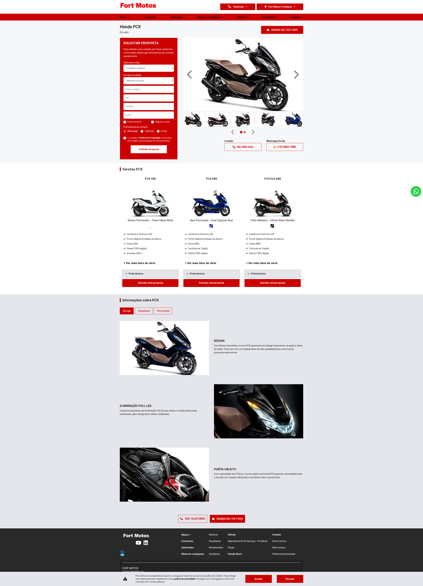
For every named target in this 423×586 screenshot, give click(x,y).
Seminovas (177, 17)
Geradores (214, 554)
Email (164, 131)
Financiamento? (134, 122)
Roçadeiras (215, 541)
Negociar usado (162, 122)
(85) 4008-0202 (245, 147)
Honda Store (270, 17)
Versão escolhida (132, 75)
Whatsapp (132, 131)
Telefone (149, 131)
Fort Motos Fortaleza (280, 6)
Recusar (290, 579)
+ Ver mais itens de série (139, 263)
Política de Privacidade (149, 138)
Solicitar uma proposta (150, 283)
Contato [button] (295, 17)
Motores (213, 534)
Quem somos (279, 541)
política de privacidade (184, 579)
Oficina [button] (241, 17)
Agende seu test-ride (284, 30)
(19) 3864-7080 (286, 146)
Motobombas (216, 547)
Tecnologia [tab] (163, 310)
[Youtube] (140, 543)
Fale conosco (279, 547)
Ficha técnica (136, 273)
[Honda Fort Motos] (138, 6)
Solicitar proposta (149, 149)
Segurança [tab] (144, 310)
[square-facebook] (124, 543)
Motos (185, 534)
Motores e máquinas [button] (208, 17)
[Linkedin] (148, 543)
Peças (231, 547)
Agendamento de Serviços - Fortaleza (247, 541)
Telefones (238, 6)
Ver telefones (194, 518)
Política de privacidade (283, 554)
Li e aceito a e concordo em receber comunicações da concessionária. (149, 139)
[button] (190, 74)
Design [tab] (127, 310)
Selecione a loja (131, 62)
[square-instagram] (132, 543)
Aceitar (259, 579)
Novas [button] (123, 17)
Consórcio (150, 17)
